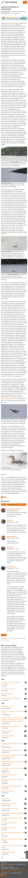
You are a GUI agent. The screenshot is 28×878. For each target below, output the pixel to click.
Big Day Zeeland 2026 (7, 694)
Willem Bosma (11, 567)
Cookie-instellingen (17, 871)
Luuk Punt (10, 520)
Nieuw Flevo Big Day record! (9, 775)
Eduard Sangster (12, 536)
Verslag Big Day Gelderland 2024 (10, 726)
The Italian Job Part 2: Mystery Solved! (12, 818)
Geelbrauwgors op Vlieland (9, 803)
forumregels (6, 640)
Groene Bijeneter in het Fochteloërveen (12, 813)
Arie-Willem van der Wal (14, 509)
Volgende (23, 858)
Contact (14, 870)
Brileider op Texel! (6, 731)
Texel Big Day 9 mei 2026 (8, 689)
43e (5, 477)
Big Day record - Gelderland (9, 823)
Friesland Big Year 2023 (8, 791)
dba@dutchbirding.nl (6, 870)
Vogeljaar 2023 (5, 799)
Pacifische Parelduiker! (7, 736)
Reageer (4, 504)
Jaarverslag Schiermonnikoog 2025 (11, 698)
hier (8, 555)
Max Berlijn (10, 547)
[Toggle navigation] (25, 2)
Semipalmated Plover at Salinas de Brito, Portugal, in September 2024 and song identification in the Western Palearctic (12, 719)
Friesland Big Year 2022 (8, 852)
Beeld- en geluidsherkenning (9, 808)
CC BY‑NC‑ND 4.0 (8, 865)
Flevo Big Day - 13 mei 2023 (9, 827)
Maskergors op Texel (7, 706)
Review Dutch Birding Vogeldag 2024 (11, 786)
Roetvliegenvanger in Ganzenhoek (11, 750)
